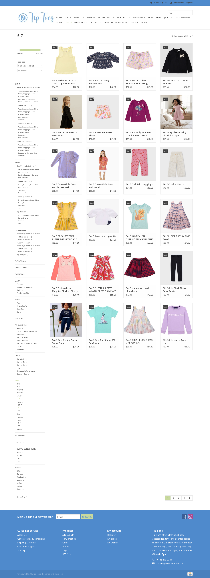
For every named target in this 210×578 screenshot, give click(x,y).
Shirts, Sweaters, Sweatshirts (28, 170)
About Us (22, 534)
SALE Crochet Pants (173, 184)
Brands (145, 22)
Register (111, 534)
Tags (64, 550)
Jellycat (169, 17)
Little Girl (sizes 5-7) (24, 123)
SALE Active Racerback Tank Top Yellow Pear (64, 82)
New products (69, 538)
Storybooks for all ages (26, 371)
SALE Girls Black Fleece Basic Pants (174, 290)
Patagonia (104, 17)
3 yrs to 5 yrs (21, 362)
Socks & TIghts (22, 337)
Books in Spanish (23, 374)
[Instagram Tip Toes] (190, 516)
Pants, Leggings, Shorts (26, 94)
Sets (19, 208)
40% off (19, 393)
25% (18, 387)
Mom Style (80, 22)
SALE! (69, 22)
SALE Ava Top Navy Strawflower (99, 82)
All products (68, 534)
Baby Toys (20, 309)
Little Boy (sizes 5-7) (24, 196)
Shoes (19, 429)
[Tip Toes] (36, 18)
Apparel (20, 452)
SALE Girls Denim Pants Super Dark (64, 342)
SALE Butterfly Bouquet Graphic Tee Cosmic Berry (138, 134)
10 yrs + (20, 368)
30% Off (20, 390)
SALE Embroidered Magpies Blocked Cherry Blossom (65, 290)
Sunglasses (21, 334)
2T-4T (20, 405)
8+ (19, 410)
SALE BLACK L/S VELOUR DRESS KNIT (64, 134)
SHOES (134, 22)
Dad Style (95, 22)
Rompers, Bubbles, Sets (26, 99)
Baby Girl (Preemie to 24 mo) (28, 87)
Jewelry (20, 328)
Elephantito (21, 477)
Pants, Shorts (23, 172)
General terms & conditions (31, 538)
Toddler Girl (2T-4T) (24, 105)
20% (18, 384)
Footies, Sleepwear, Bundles (28, 102)
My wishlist (112, 542)
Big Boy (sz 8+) (22, 212)
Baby (150, 17)
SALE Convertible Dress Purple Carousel (64, 186)
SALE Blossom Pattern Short (101, 134)
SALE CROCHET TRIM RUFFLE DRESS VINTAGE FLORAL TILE (64, 238)
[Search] (170, 13)
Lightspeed (58, 574)
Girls (68, 17)
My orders (112, 538)
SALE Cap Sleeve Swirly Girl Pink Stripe (175, 134)
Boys (76, 17)
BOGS (19, 471)
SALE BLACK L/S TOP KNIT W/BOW (176, 82)
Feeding (20, 284)
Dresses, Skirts (23, 97)
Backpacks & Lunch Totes (27, 343)
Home (59, 17)
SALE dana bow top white (102, 236)
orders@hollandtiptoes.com (170, 563)
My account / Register (183, 2)
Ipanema (20, 480)
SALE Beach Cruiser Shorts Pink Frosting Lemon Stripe (137, 82)
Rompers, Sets (23, 117)
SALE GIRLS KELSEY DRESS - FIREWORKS (139, 342)
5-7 (191, 36)
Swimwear (139, 17)
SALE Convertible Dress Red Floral (101, 186)
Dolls (19, 312)
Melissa (19, 483)
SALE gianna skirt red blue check (137, 290)
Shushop (20, 489)
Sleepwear (21, 120)
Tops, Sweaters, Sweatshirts (28, 91)
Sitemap (21, 550)
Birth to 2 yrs (22, 359)
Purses (19, 346)
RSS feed (66, 554)
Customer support (26, 546)
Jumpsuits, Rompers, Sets (27, 153)
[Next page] (189, 498)
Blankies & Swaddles (25, 287)
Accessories (183, 17)
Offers (65, 542)
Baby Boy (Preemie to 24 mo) (28, 246)
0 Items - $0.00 (160, 2)
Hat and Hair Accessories (27, 331)
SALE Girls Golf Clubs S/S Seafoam (102, 342)
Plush (19, 303)
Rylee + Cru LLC (122, 17)
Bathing (20, 290)
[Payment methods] (189, 573)
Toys (158, 17)
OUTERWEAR (88, 17)
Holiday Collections (116, 22)
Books (59, 22)
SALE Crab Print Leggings (139, 184)
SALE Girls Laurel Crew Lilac (174, 342)
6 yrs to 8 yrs (21, 365)
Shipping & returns (26, 542)
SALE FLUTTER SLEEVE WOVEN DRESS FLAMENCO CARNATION (102, 290)
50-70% (19, 396)
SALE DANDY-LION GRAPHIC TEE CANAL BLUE (139, 238)
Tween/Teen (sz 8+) (24, 141)
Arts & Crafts (22, 306)
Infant (20, 402)
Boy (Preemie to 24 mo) (26, 166)
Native (19, 486)
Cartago (20, 474)
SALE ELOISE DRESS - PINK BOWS (176, 238)
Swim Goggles (22, 340)
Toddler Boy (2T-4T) (24, 181)
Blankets (20, 349)
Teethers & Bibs (23, 293)
